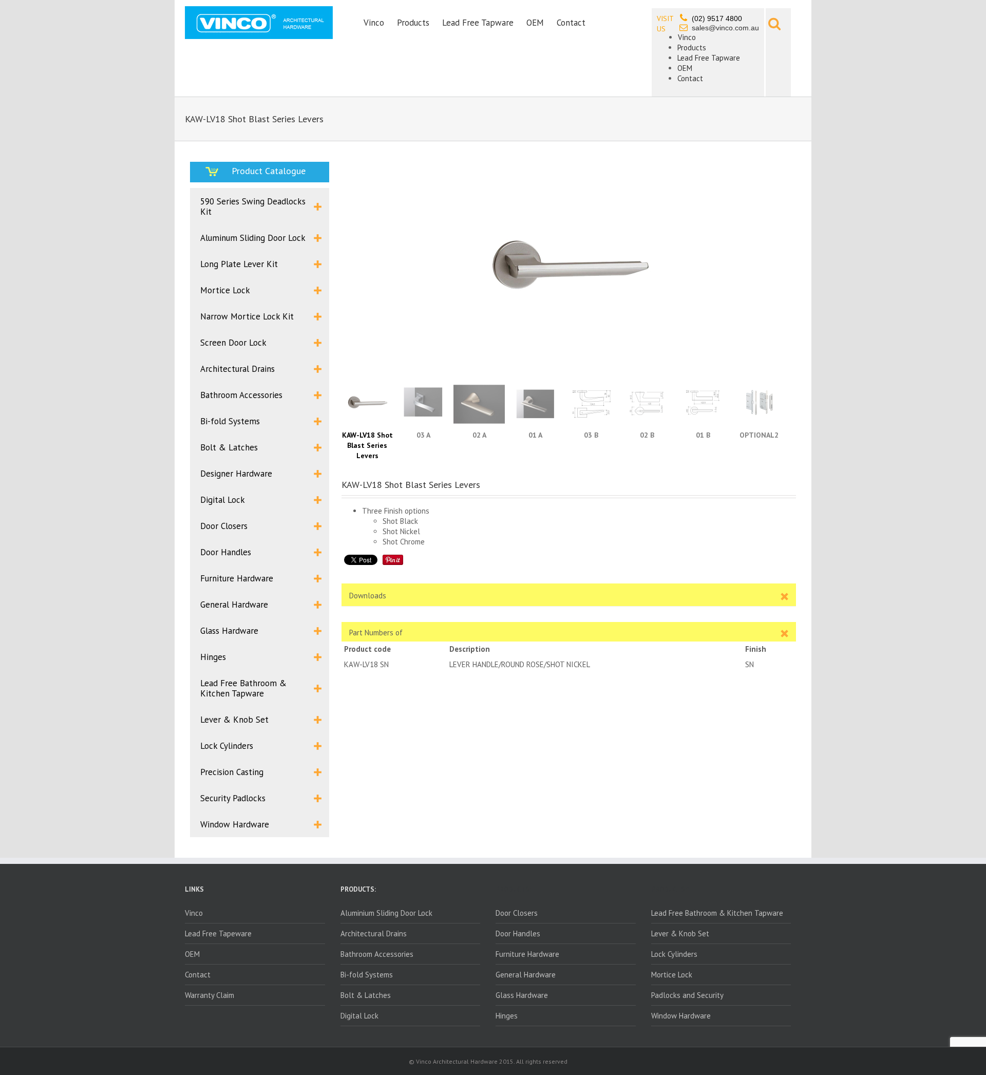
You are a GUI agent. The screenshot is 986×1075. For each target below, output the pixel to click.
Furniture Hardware (527, 954)
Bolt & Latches (365, 995)
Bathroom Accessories (376, 954)
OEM (535, 22)
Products (413, 22)
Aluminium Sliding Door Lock (386, 913)
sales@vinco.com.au (725, 28)
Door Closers (517, 913)
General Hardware (526, 974)
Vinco (374, 22)
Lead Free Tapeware (218, 933)
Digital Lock (359, 1016)
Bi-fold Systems (366, 974)
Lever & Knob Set (680, 933)
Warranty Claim (209, 995)
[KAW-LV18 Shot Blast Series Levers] (569, 272)
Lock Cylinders (674, 954)
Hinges (507, 1016)
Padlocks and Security (687, 995)
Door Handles (518, 933)
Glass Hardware (522, 995)
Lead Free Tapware (478, 22)
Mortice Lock (671, 974)
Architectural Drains (373, 933)
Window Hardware (681, 1016)
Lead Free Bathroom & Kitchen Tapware (717, 913)
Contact (571, 22)
